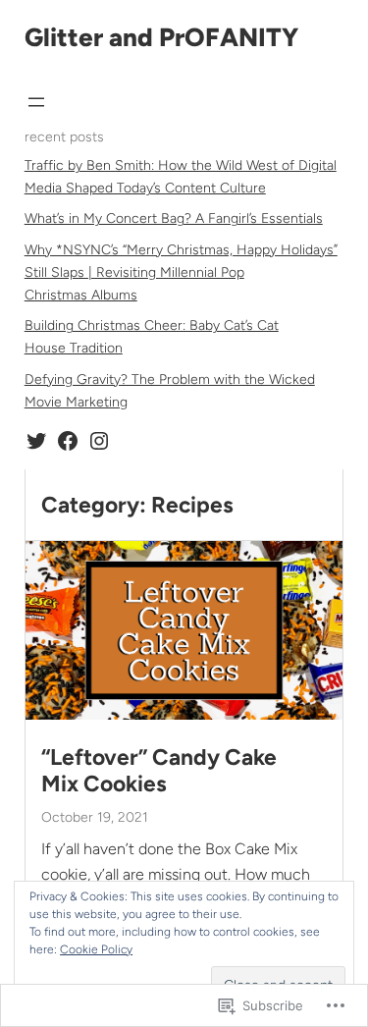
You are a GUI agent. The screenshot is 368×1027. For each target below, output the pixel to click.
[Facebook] (67, 441)
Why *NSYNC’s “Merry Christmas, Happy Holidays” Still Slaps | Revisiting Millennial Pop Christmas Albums (181, 272)
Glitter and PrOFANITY (161, 37)
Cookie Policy (96, 949)
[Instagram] (99, 441)
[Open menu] (36, 102)
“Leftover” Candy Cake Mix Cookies (159, 770)
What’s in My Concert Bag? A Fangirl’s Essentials (174, 218)
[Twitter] (36, 441)
